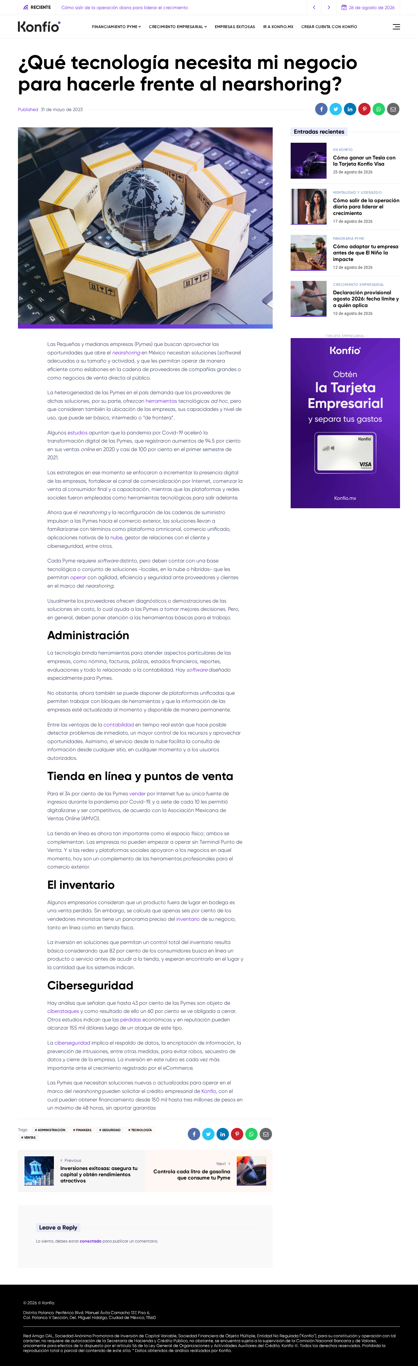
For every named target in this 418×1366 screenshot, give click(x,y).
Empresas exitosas (235, 26)
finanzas (83, 1130)
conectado (91, 1241)
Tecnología (141, 1130)
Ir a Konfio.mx (278, 26)
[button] (314, 7)
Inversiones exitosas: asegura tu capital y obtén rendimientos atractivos (98, 1174)
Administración (51, 1130)
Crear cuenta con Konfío (329, 26)
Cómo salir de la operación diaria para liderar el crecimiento (124, 7)
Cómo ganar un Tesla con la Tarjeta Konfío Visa (364, 160)
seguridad (111, 1130)
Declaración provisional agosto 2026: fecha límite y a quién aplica (366, 298)
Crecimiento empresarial (176, 26)
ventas (30, 1138)
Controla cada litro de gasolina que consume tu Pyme (191, 1174)
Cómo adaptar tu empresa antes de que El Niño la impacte (365, 252)
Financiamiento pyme (114, 26)
